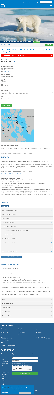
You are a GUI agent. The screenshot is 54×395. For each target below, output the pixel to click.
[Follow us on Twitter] (2, 350)
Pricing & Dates (12, 41)
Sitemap (3, 378)
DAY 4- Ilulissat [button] (6, 218)
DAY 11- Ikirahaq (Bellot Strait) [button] (9, 239)
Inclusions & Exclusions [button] (7, 303)
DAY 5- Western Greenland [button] (8, 222)
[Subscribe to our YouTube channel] (13, 350)
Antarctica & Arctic (18, 365)
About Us (4, 376)
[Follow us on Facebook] (5, 350)
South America (5, 361)
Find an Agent (4, 374)
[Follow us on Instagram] (10, 350)
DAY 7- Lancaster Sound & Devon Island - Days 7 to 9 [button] (15, 230)
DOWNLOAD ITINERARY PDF (11, 257)
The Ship (30, 41)
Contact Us (7, 286)
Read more (5, 392)
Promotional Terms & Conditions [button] (10, 268)
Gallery (25, 41)
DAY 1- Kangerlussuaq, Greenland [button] (10, 210)
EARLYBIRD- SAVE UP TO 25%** (13, 56)
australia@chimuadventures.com (9, 335)
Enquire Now (36, 41)
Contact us (46, 2)
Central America (5, 363)
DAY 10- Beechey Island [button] (8, 234)
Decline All (28, 393)
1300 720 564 (6, 44)
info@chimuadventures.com (41, 335)
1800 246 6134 (22, 332)
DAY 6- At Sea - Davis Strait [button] (9, 226)
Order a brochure (5, 372)
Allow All (22, 393)
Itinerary (5, 41)
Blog (3, 367)
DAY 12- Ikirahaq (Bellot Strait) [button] (9, 243)
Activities (19, 41)
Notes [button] (3, 299)
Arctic (3, 359)
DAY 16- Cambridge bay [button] (8, 247)
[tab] (27, 210)
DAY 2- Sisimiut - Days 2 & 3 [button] (9, 214)
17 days (5, 206)
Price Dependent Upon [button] (7, 316)
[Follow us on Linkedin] (8, 350)
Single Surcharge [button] (6, 311)
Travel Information (5, 370)
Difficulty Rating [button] (6, 307)
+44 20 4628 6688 (28, 2)
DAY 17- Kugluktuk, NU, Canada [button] (9, 251)
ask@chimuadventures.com (24, 335)
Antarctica (4, 357)
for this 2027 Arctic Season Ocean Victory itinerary (13, 173)
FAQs (3, 365)
